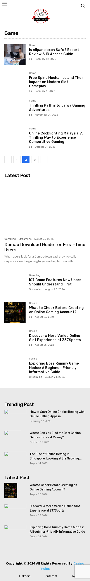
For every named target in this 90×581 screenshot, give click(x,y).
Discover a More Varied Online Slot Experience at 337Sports (55, 338)
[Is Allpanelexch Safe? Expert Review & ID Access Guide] (15, 54)
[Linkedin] (13, 576)
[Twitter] (65, 576)
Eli (30, 59)
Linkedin (25, 576)
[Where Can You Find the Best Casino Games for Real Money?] (12, 438)
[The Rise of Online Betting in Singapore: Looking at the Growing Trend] (15, 459)
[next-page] (43, 159)
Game (32, 45)
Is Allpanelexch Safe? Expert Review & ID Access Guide (54, 52)
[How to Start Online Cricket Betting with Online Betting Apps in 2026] (15, 417)
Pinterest (51, 576)
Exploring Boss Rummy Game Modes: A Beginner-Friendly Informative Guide (54, 367)
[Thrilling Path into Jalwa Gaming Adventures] (15, 110)
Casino (33, 303)
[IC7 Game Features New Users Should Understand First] (15, 284)
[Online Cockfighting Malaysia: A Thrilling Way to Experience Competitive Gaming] (15, 138)
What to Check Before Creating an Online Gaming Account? (56, 310)
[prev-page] (8, 159)
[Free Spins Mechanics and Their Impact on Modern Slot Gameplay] (15, 82)
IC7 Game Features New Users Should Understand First (55, 282)
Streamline (25, 239)
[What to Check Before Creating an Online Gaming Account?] (15, 312)
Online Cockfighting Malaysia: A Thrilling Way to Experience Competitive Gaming (56, 137)
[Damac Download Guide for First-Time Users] (45, 208)
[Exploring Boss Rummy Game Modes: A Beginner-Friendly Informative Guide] (15, 368)
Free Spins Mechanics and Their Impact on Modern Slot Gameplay (56, 82)
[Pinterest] (38, 576)
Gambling (10, 239)
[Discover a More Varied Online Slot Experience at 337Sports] (15, 340)
